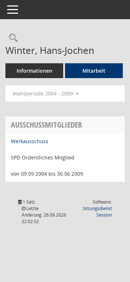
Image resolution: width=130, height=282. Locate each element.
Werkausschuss (29, 141)
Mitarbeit (93, 70)
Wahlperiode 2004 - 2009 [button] (43, 93)
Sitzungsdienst (97, 211)
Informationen (34, 70)
